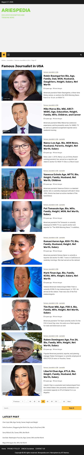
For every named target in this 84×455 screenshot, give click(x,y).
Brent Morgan (58, 88)
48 (47, 401)
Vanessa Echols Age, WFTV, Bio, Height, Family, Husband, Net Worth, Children (61, 177)
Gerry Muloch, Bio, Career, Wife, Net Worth (16, 432)
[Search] (81, 55)
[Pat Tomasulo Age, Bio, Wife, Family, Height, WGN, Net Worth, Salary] (22, 216)
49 (52, 401)
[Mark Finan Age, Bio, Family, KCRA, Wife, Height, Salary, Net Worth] (22, 282)
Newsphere (54, 453)
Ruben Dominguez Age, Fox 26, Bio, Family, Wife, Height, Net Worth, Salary (61, 342)
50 (56, 401)
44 (30, 401)
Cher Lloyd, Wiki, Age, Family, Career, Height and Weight (20, 422)
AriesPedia (16, 10)
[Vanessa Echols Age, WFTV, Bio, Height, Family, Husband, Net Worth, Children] (22, 183)
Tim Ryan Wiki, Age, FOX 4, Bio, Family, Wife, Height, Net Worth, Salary (61, 309)
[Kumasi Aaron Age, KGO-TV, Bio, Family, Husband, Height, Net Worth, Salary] (22, 249)
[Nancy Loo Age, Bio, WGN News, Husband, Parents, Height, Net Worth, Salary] (22, 151)
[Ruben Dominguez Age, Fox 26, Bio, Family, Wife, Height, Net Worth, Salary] (22, 347)
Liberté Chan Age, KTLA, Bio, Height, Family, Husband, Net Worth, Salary (60, 374)
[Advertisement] (42, 36)
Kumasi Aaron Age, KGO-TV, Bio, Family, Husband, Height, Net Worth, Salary (61, 244)
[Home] (4, 54)
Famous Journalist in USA (51, 72)
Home (4, 449)
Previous (16, 401)
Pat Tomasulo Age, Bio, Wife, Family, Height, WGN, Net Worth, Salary (61, 211)
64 (64, 401)
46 (39, 401)
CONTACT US (40, 449)
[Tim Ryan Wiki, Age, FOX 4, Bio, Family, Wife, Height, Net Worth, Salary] (22, 315)
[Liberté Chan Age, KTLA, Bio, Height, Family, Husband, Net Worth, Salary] (22, 380)
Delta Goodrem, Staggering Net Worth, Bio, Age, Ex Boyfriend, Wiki (24, 427)
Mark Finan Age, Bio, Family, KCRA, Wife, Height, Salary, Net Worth (61, 275)
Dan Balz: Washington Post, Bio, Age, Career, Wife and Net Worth (23, 438)
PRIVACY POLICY (13, 449)
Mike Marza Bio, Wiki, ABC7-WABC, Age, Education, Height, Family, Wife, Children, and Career (62, 111)
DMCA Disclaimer (27, 449)
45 (34, 401)
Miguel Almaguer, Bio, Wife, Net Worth (15, 443)
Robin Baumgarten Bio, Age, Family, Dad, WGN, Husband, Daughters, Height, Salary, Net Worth (61, 80)
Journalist (62, 139)
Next (69, 401)
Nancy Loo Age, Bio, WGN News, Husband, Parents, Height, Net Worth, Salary (61, 146)
